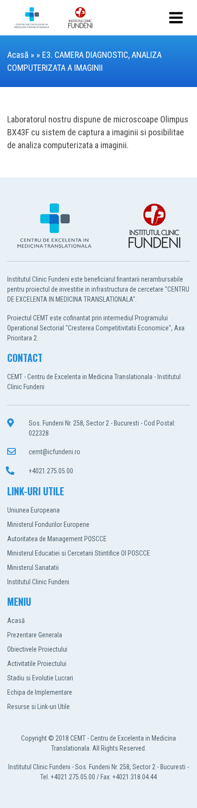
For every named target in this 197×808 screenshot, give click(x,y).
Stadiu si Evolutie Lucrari (40, 678)
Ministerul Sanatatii (33, 567)
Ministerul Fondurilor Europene (48, 524)
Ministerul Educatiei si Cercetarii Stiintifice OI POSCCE (78, 553)
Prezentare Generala (34, 635)
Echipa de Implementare (39, 692)
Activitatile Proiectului (36, 663)
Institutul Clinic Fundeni (38, 582)
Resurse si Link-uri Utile (38, 706)
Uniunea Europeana (33, 510)
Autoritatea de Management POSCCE (57, 539)
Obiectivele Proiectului (37, 649)
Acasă (18, 55)
